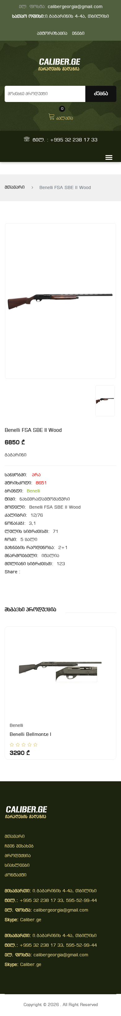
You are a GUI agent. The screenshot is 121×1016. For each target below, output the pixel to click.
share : (12, 572)
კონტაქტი (15, 875)
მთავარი (15, 187)
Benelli (33, 491)
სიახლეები (17, 865)
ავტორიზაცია (52, 33)
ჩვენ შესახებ (19, 846)
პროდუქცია (18, 856)
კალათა (64, 116)
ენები (78, 33)
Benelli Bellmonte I (30, 734)
